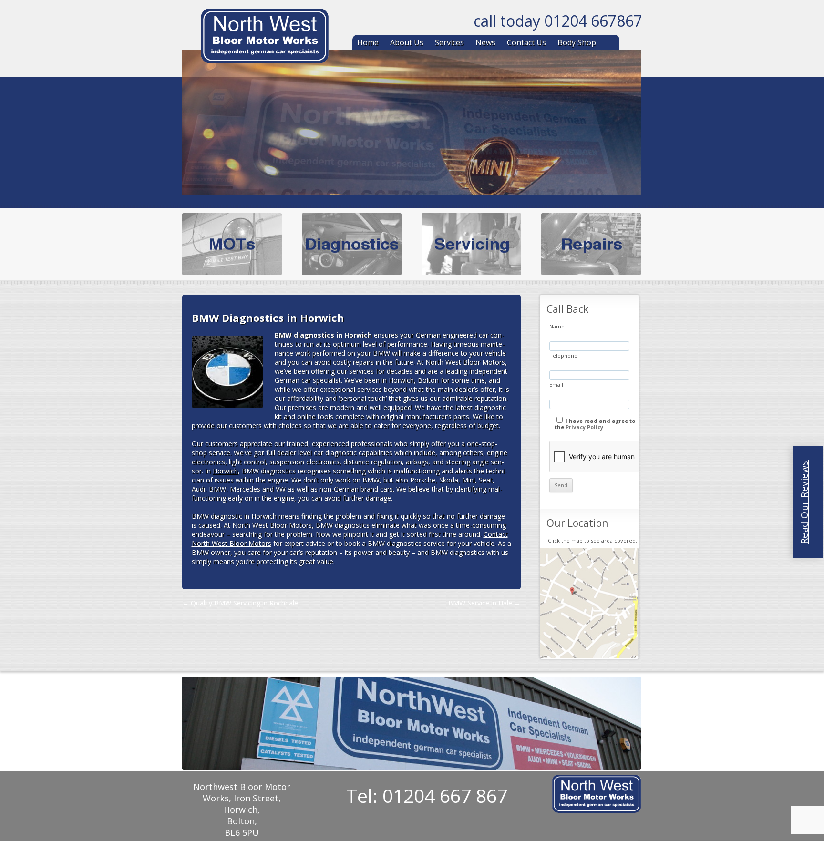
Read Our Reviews (804, 502)
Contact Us (526, 42)
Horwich (225, 470)
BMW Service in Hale (484, 602)
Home (368, 42)
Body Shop (576, 42)
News (485, 42)
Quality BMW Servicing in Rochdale (240, 602)
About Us (406, 42)
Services (449, 42)
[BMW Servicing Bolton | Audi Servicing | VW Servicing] (264, 38)
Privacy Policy (584, 427)
